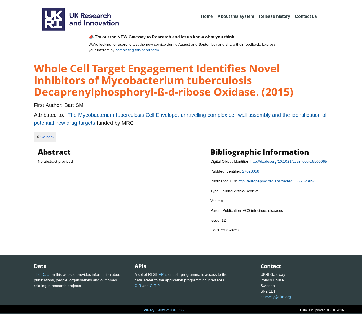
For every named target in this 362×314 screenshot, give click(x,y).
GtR (138, 285)
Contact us (306, 16)
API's (163, 274)
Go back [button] (47, 137)
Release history (274, 16)
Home (207, 16)
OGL (182, 310)
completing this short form (137, 50)
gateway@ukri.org (276, 297)
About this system (236, 16)
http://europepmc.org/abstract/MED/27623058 (276, 181)
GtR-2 (155, 285)
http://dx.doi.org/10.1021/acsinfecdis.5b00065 (288, 161)
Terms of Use (166, 310)
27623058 (250, 171)
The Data (42, 274)
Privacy (149, 310)
